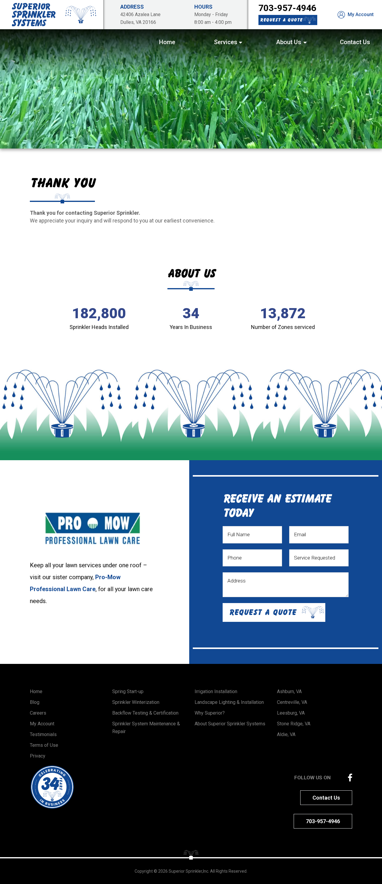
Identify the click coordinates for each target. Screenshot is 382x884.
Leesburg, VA (291, 713)
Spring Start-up (128, 691)
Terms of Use (44, 745)
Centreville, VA (292, 702)
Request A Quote (281, 20)
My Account (360, 14)
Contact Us (326, 798)
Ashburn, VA (289, 691)
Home (36, 691)
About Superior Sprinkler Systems (230, 724)
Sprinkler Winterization (135, 702)
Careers (38, 713)
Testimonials (43, 734)
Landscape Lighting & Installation (229, 702)
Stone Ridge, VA (293, 724)
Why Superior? (210, 713)
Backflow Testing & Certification (145, 713)
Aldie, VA (286, 734)
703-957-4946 (287, 8)
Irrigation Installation (216, 691)
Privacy (37, 756)
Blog (34, 702)
